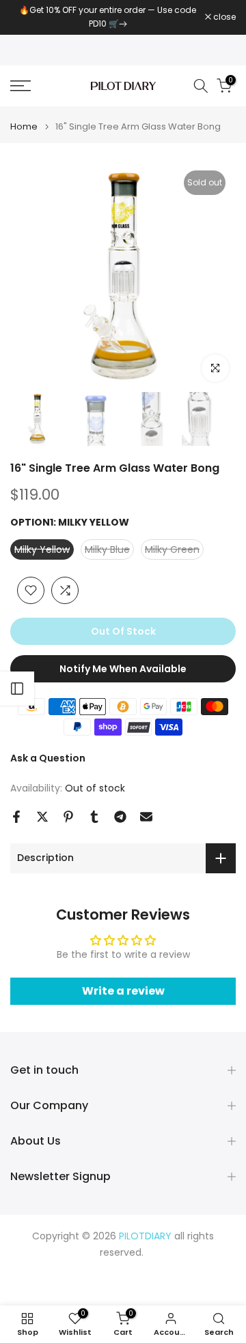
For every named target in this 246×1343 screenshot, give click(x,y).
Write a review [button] (123, 991)
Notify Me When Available (123, 669)
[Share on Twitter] (42, 817)
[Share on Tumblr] (94, 817)
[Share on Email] (146, 817)
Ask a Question (47, 758)
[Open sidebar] (17, 689)
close (223, 17)
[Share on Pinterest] (68, 817)
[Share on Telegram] (120, 817)
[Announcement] (107, 17)
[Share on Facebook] (16, 817)
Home (24, 126)
